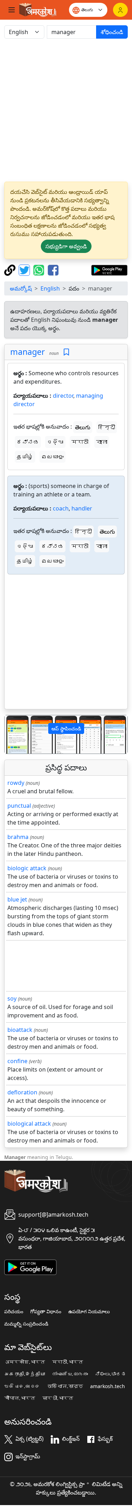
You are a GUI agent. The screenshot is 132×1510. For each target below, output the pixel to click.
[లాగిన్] (120, 10)
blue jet (17, 899)
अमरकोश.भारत (24, 1362)
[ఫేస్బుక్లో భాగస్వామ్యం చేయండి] (53, 269)
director (63, 395)
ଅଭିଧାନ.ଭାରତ (22, 1386)
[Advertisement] (66, 110)
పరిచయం (13, 1311)
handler (81, 508)
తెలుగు (82, 427)
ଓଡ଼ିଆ (55, 442)
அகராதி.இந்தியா (24, 1374)
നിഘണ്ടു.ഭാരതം (70, 1374)
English (50, 288)
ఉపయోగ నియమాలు (89, 1311)
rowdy (15, 783)
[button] (14, 734)
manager (27, 351)
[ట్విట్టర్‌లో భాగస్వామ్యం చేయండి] (25, 269)
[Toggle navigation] (11, 9)
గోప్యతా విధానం (45, 1311)
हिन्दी (106, 427)
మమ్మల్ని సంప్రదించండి (26, 1323)
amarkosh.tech (107, 1386)
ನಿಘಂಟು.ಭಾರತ (110, 1374)
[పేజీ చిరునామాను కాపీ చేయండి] (10, 269)
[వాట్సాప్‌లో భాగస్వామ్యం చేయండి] (39, 269)
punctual (19, 805)
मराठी (79, 442)
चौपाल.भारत (19, 1398)
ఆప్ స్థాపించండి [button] (66, 728)
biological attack (29, 1123)
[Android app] (30, 1266)
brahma (18, 837)
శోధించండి (112, 32)
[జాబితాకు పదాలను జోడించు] (66, 352)
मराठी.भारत (67, 1362)
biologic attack (26, 868)
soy (12, 998)
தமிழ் (25, 457)
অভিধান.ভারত (65, 1386)
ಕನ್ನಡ (28, 442)
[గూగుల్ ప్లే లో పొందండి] (109, 269)
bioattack (19, 1030)
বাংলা (101, 442)
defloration (22, 1092)
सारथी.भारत (57, 1398)
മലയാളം (52, 457)
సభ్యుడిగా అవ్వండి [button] (66, 246)
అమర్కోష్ (21, 288)
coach (61, 508)
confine (17, 1061)
